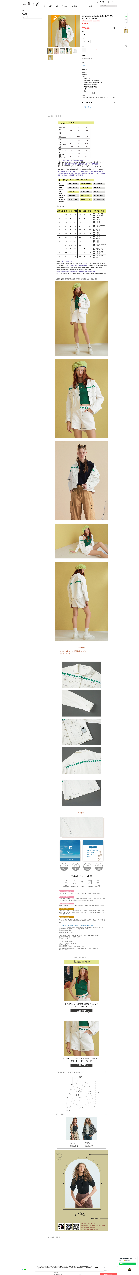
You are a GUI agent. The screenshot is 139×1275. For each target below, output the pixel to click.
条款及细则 (79, 1274)
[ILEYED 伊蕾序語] (31, 4)
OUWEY (84, 65)
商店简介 (56, 1272)
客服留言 (78, 1272)
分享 (85, 107)
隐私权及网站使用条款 (59, 1274)
